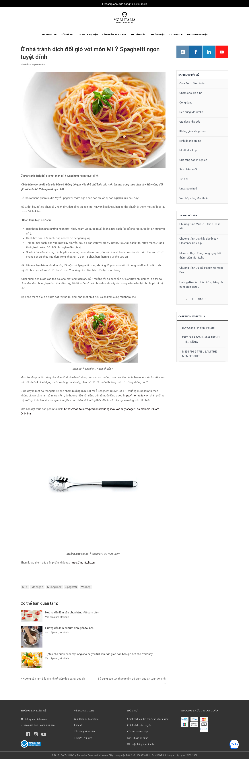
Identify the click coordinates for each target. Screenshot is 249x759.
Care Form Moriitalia (192, 83)
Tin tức (183, 179)
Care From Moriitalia (191, 316)
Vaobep (85, 587)
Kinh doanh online (190, 140)
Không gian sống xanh (192, 131)
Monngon (37, 587)
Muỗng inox (54, 587)
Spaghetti (71, 587)
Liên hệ (78, 725)
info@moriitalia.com (36, 719)
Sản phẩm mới (188, 169)
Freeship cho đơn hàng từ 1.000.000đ (124, 4)
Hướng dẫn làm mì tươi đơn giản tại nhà (69, 628)
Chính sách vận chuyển (139, 725)
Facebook (195, 52)
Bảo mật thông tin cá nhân (140, 744)
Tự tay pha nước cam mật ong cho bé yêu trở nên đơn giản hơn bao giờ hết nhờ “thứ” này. (99, 654)
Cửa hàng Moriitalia (84, 731)
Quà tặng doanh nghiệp (193, 160)
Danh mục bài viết (189, 74)
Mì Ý (25, 587)
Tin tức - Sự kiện (83, 738)
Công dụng (185, 102)
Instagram (182, 52)
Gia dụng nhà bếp (189, 121)
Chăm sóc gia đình (190, 93)
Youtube (221, 52)
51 (193, 298)
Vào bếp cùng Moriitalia (33, 64)
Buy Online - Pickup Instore (198, 327)
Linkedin (209, 52)
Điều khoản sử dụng (137, 738)
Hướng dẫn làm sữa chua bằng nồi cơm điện (72, 612)
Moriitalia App (188, 150)
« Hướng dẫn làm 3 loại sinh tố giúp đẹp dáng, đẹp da (53, 678)
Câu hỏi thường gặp (137, 731)
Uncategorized (188, 188)
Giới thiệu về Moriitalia (86, 719)
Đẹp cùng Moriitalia (191, 112)
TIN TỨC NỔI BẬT (187, 215)
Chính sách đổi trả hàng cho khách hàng (147, 719)
